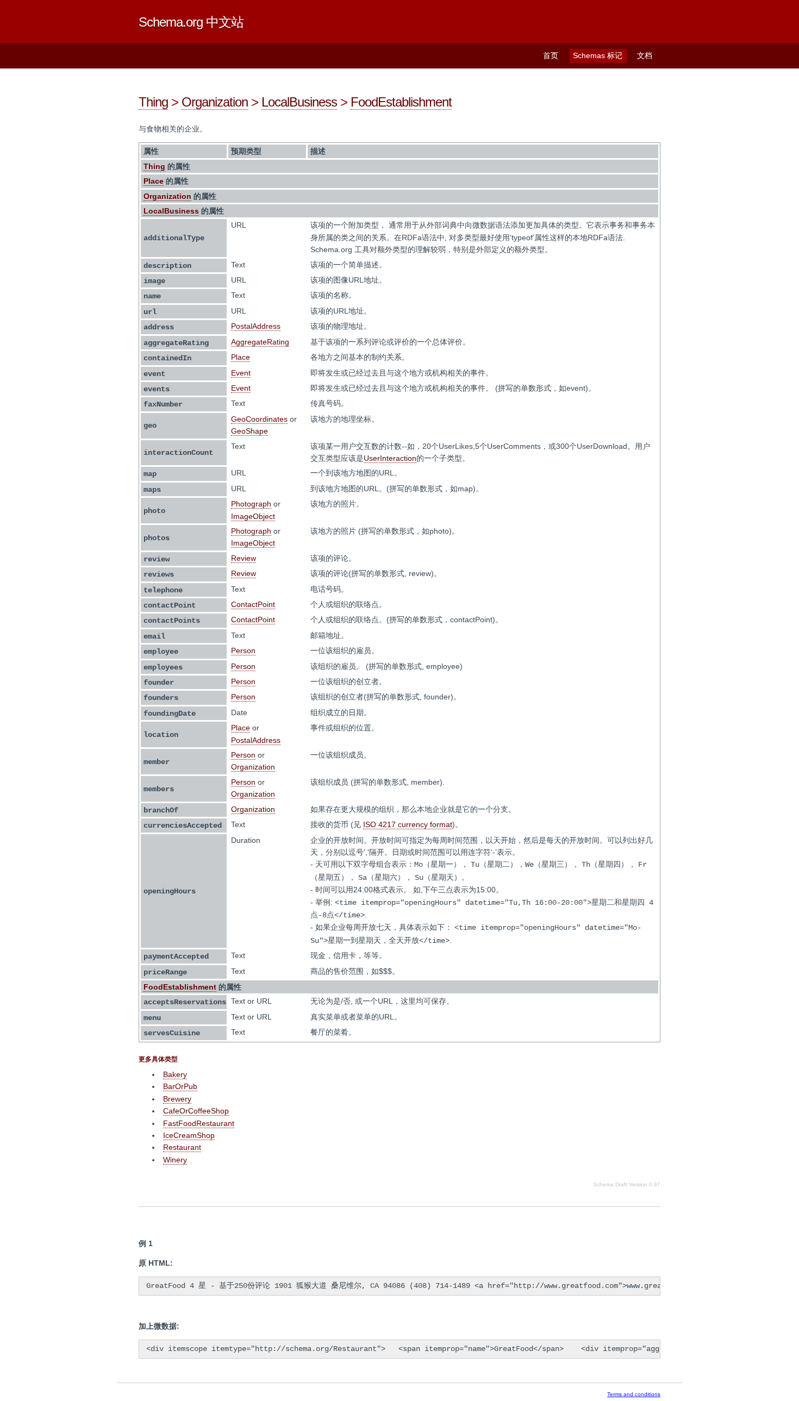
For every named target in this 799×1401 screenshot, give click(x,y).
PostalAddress (255, 326)
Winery (175, 1159)
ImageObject (253, 516)
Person (243, 650)
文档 (644, 55)
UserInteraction (390, 458)
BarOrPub (180, 1086)
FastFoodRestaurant (198, 1123)
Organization (215, 102)
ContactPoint (253, 604)
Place (153, 181)
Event (241, 372)
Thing (153, 102)
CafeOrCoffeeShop (196, 1110)
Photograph (251, 503)
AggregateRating (260, 341)
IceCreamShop (189, 1135)
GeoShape (249, 431)
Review (243, 558)
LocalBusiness (299, 102)
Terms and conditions (633, 1394)
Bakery (175, 1074)
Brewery (177, 1098)
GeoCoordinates (259, 419)
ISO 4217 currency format (407, 824)
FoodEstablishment (401, 102)
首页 (550, 55)
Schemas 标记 (597, 55)
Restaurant (182, 1147)
